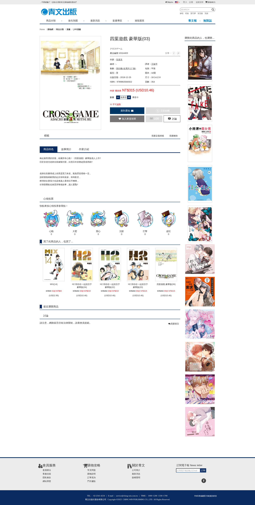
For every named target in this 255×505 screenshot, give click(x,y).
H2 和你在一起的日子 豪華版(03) (138, 285)
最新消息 (95, 20)
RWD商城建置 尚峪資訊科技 (205, 496)
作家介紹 (84, 149)
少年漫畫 (77, 29)
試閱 (156, 118)
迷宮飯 (201, 13)
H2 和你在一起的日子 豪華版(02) (110, 285)
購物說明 (91, 474)
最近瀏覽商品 (50, 306)
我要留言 (175, 324)
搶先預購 (73, 20)
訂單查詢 (91, 477)
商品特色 (49, 149)
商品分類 (51, 20)
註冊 (191, 2)
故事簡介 (66, 149)
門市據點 (91, 481)
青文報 (192, 20)
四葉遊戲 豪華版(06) (166, 284)
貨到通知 (126, 110)
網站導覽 (47, 481)
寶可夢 (194, 13)
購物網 (50, 29)
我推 (207, 13)
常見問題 (91, 470)
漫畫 (68, 29)
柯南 (188, 13)
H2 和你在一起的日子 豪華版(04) (82, 285)
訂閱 (203, 470)
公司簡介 (136, 470)
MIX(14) (54, 284)
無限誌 (207, 20)
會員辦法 (47, 470)
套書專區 (117, 20)
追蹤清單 (199, 2)
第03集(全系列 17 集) (126, 68)
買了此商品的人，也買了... (58, 241)
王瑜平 (154, 64)
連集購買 (139, 20)
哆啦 (182, 13)
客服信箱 (47, 474)
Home (42, 29)
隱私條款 (47, 477)
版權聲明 (136, 477)
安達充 (119, 59)
